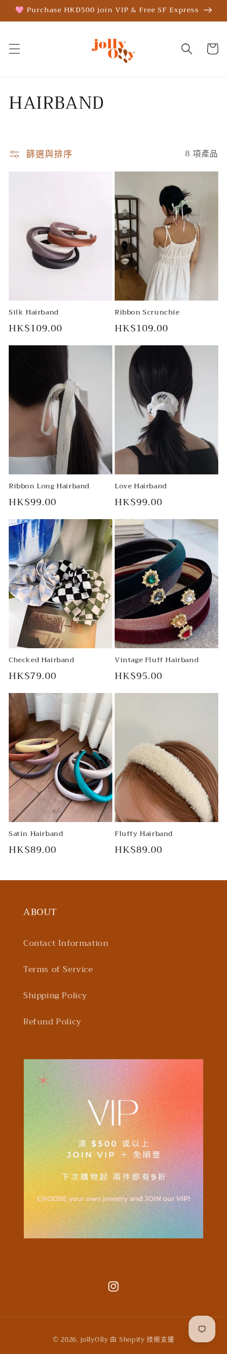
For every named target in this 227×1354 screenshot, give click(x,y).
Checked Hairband (42, 660)
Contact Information (65, 943)
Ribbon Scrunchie (147, 312)
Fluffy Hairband (144, 834)
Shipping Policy (55, 995)
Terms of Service (58, 969)
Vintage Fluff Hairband (156, 660)
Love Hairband (141, 486)
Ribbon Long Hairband (49, 486)
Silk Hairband (34, 312)
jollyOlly (94, 1339)
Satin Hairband (36, 834)
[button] (14, 49)
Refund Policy (52, 1021)
